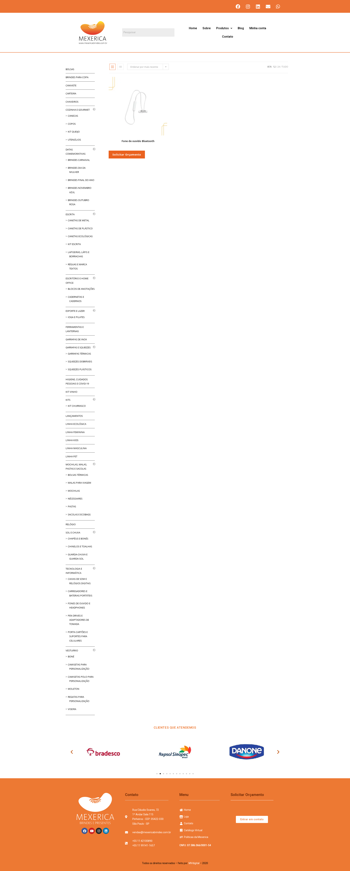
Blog (241, 28)
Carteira (71, 93)
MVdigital (194, 863)
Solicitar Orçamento (126, 154)
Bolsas (70, 69)
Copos (72, 123)
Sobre (207, 28)
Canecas (73, 115)
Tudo (285, 66)
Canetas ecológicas (80, 236)
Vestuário (72, 650)
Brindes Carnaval (79, 160)
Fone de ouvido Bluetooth (138, 141)
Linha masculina (76, 448)
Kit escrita (74, 244)
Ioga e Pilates (76, 317)
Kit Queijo (74, 131)
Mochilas (74, 490)
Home (193, 28)
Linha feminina (75, 432)
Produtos (222, 28)
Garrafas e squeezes (78, 347)
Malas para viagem (79, 482)
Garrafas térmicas (79, 353)
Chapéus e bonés (78, 538)
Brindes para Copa (77, 77)
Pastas (72, 506)
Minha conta (257, 28)
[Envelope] (268, 6)
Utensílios (74, 139)
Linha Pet (71, 456)
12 (274, 66)
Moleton (73, 688)
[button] (224, 28)
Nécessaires (75, 498)
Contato (227, 36)
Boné (71, 656)
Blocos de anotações (81, 288)
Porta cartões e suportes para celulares (78, 636)
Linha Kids (72, 440)
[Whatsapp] (278, 6)
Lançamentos (74, 416)
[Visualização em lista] (120, 67)
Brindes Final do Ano (81, 180)
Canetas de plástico (80, 228)
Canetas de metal (78, 220)
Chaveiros (72, 101)
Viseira (72, 709)
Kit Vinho (71, 391)
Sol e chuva (73, 532)
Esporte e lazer (75, 311)
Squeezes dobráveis (80, 361)
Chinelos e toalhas (80, 546)
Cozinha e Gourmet (78, 109)
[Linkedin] (257, 6)
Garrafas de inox (76, 339)
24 (278, 66)
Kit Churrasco (77, 405)
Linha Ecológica (76, 424)
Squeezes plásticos (80, 369)
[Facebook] (237, 6)
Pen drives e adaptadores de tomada (78, 620)
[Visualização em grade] (112, 67)
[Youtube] (92, 831)
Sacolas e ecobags (79, 514)
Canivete (71, 85)
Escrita (70, 214)
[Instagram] (247, 6)
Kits (68, 399)
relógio (71, 524)
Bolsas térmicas (78, 474)
